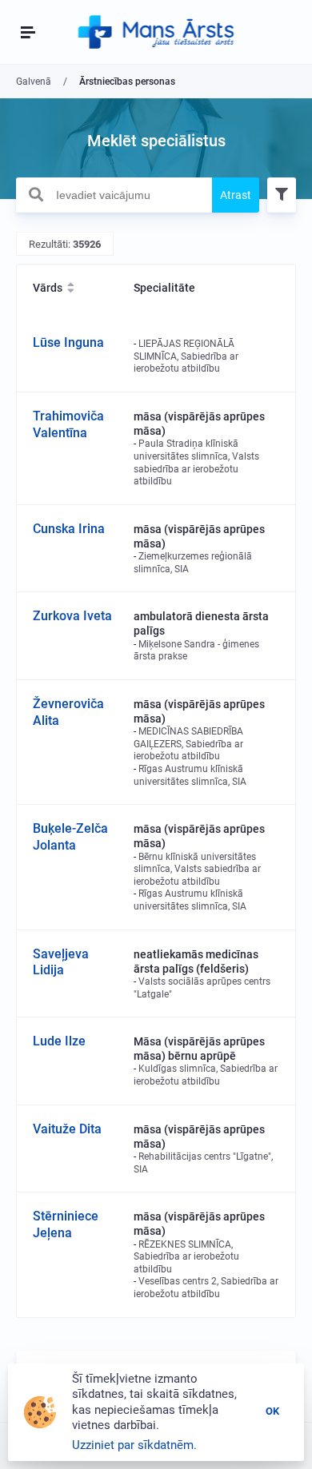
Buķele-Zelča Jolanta (70, 837)
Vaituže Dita (67, 1129)
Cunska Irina (69, 528)
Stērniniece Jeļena (65, 1224)
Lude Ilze (59, 1041)
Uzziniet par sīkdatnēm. (134, 1445)
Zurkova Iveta (72, 615)
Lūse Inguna (68, 342)
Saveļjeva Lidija (61, 962)
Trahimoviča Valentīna (68, 424)
